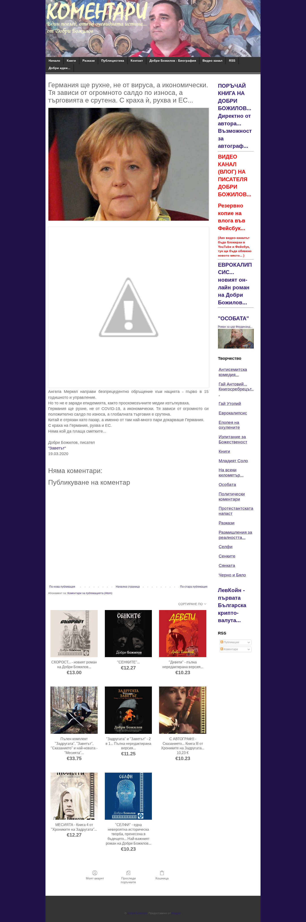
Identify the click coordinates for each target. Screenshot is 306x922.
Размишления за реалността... (235, 535)
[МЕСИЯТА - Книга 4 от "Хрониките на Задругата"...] (74, 796)
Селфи (226, 546)
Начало (54, 60)
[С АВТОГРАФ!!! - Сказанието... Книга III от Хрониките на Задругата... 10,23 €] (182, 710)
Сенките (227, 556)
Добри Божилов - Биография (172, 60)
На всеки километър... (231, 472)
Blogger (176, 913)
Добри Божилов (137, 913)
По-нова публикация (62, 586)
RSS (232, 60)
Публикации (231, 642)
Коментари (230, 649)
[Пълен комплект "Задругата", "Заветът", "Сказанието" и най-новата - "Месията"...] (74, 710)
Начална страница (128, 586)
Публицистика (112, 60)
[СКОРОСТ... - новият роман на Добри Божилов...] (74, 633)
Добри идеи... (59, 68)
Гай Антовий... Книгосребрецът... (236, 389)
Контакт (137, 60)
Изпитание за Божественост (233, 439)
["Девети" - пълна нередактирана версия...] (182, 633)
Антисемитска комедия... (233, 372)
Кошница (162, 878)
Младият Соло (233, 460)
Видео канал (212, 60)
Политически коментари (232, 496)
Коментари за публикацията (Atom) (89, 593)
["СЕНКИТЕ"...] (128, 633)
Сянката (227, 565)
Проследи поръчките (128, 880)
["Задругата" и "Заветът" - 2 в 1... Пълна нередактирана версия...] (128, 710)
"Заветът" (57, 448)
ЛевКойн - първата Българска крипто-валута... (232, 605)
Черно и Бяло (232, 575)
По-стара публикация (193, 586)
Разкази (88, 60)
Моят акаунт (95, 878)
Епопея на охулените (229, 425)
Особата (227, 484)
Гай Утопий (230, 403)
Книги (71, 60)
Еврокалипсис (233, 413)
